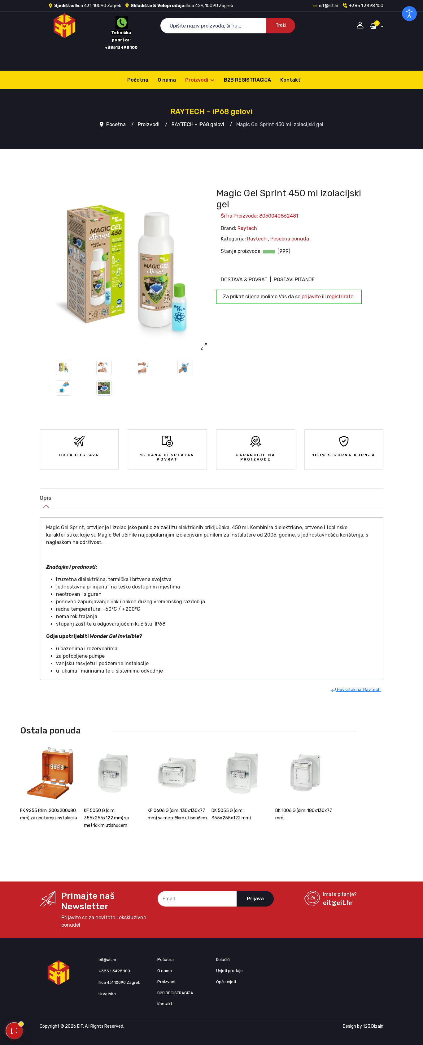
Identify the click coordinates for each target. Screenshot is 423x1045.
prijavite (311, 296)
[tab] (45, 498)
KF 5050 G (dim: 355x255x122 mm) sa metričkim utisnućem (106, 818)
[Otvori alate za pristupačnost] (409, 13)
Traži (281, 25)
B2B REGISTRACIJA (247, 80)
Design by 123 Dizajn (363, 1026)
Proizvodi (196, 80)
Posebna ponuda (289, 239)
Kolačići (223, 959)
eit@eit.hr (329, 5)
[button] (360, 25)
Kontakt (290, 80)
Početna (137, 80)
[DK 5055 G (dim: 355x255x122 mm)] (242, 773)
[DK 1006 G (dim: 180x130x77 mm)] (305, 773)
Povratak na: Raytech (358, 689)
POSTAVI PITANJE (294, 279)
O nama (167, 80)
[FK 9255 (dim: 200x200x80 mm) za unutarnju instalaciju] (50, 773)
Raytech (247, 228)
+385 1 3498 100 (366, 5)
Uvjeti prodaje (229, 970)
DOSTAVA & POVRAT (244, 279)
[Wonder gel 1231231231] (125, 269)
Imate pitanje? (340, 894)
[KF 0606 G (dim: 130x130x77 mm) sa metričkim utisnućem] (178, 773)
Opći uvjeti (226, 981)
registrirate (340, 296)
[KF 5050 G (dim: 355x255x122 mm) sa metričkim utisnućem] (114, 773)
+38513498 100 (121, 47)
